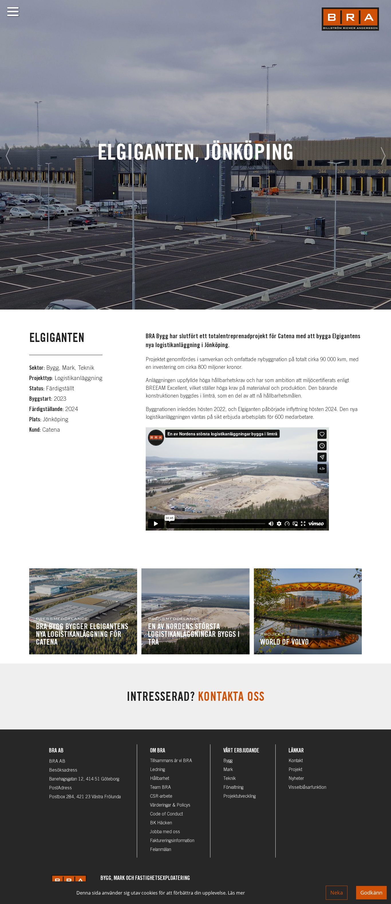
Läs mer (236, 893)
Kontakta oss (231, 698)
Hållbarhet (159, 778)
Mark (228, 770)
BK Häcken (161, 823)
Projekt (295, 770)
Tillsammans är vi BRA (171, 761)
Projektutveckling (239, 796)
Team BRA (160, 787)
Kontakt (296, 761)
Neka (336, 892)
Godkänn (371, 892)
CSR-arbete (161, 796)
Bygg (227, 761)
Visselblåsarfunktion (307, 787)
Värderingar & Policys (170, 805)
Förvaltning (233, 787)
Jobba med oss (165, 832)
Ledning (157, 770)
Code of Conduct (166, 814)
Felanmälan (160, 850)
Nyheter (296, 778)
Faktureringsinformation (172, 841)
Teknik (229, 778)
